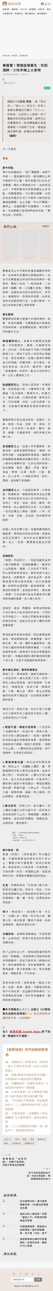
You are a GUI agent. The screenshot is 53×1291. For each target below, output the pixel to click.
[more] (45, 226)
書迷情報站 (30, 13)
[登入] (46, 4)
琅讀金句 (19, 13)
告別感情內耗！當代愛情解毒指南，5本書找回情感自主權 (34, 1204)
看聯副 (14, 9)
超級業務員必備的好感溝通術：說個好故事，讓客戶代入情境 (33, 1242)
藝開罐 (32, 9)
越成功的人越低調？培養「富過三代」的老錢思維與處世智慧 (33, 1217)
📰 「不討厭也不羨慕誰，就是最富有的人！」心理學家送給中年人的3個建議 (26, 1104)
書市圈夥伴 (42, 13)
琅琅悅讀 (6, 56)
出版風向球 (8, 13)
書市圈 (23, 9)
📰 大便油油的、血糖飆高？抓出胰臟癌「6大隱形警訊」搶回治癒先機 (26, 1117)
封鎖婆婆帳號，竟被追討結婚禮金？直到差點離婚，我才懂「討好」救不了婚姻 (33, 1231)
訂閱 (38, 1279)
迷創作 (41, 9)
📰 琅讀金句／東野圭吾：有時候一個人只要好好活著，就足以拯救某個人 (26, 1066)
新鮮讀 (6, 9)
